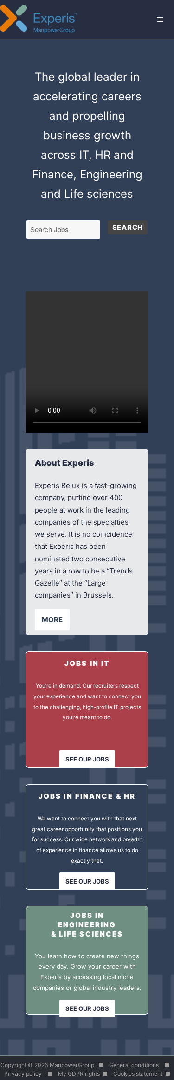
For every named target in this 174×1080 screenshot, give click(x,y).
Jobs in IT (87, 663)
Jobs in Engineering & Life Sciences (87, 924)
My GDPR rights (79, 1073)
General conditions (134, 1064)
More (52, 619)
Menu (160, 19)
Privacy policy (23, 1073)
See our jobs (87, 759)
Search (127, 227)
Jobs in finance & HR (87, 796)
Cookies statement (137, 1073)
